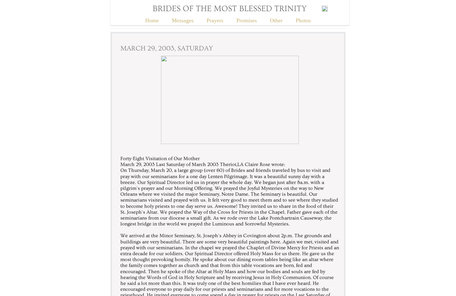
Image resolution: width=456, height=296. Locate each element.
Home (152, 20)
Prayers (215, 20)
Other (276, 20)
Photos (303, 20)
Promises (246, 20)
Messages (183, 20)
